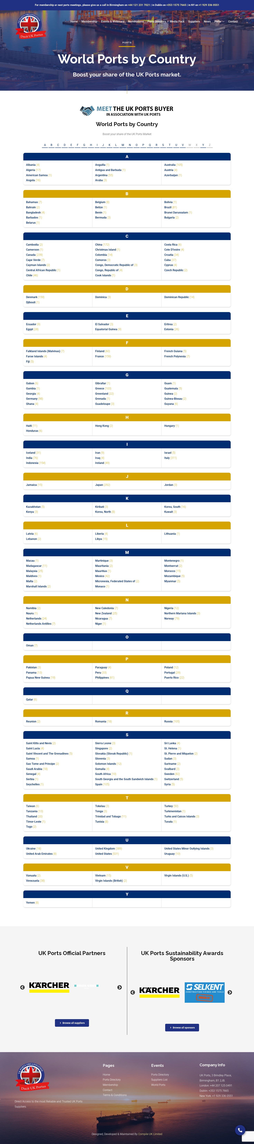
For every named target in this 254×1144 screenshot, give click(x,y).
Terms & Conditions (115, 1095)
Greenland (101, 393)
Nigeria (168, 608)
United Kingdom (105, 848)
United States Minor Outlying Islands (186, 848)
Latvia (30, 533)
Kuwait (168, 511)
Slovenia (100, 758)
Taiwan (30, 806)
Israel (167, 452)
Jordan (168, 485)
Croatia (168, 254)
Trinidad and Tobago (108, 816)
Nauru (30, 613)
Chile (29, 275)
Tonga (99, 811)
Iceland (30, 452)
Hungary (169, 425)
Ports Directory (157, 21)
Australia (170, 164)
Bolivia (168, 202)
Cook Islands (103, 275)
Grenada (100, 398)
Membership (89, 21)
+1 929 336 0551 (209, 5)
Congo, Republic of (107, 270)
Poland (168, 667)
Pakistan (31, 667)
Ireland (99, 463)
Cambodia (32, 244)
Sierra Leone (103, 743)
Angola (30, 180)
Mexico (99, 576)
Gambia (31, 388)
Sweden (169, 774)
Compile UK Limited (150, 1134)
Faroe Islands (34, 356)
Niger (98, 623)
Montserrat (171, 566)
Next (115, 987)
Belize (99, 207)
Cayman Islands (36, 265)
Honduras (32, 430)
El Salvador (102, 324)
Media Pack (177, 21)
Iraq (97, 458)
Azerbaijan (171, 175)
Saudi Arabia (34, 769)
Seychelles (33, 784)
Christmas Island (105, 249)
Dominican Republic (176, 297)
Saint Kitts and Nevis (39, 743)
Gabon (30, 383)
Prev (18, 987)
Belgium (100, 202)
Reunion (31, 721)
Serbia (30, 779)
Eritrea (168, 324)
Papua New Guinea (38, 677)
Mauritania (102, 566)
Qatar (29, 699)
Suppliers (194, 21)
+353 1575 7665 (176, 5)
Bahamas (32, 202)
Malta (29, 581)
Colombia (101, 254)
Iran (97, 452)
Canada (31, 254)
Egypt (29, 329)
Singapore (101, 748)
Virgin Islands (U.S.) (176, 875)
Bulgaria (169, 217)
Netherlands (33, 618)
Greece (99, 388)
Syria (167, 784)
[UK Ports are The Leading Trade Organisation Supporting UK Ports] (30, 25)
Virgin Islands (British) (109, 880)
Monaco (100, 586)
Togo (29, 826)
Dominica (101, 297)
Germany (31, 398)
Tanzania (31, 811)
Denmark (31, 297)
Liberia (99, 533)
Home (74, 21)
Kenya (30, 511)
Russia (168, 721)
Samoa (30, 758)
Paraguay (101, 667)
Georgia (31, 393)
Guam (168, 383)
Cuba (167, 260)
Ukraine (31, 848)
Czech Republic (173, 270)
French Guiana (173, 351)
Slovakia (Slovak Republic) (111, 753)
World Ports (158, 1084)
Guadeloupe (102, 404)
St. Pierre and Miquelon (179, 753)
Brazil (167, 207)
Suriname (170, 763)
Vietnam (100, 875)
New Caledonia (104, 608)
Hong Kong (102, 425)
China (98, 244)
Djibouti (30, 302)
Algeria (30, 170)
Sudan (168, 758)
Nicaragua (101, 618)
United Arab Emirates (39, 853)
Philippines (102, 677)
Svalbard (169, 769)
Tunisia (99, 821)
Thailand (31, 816)
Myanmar (170, 581)
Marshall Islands (36, 586)
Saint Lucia (33, 748)
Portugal (169, 672)
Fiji (28, 361)
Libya (98, 539)
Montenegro (172, 560)
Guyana (169, 404)
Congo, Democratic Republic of (114, 265)
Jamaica (31, 485)
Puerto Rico (171, 677)
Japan (99, 485)
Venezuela (32, 880)
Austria (168, 170)
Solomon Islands (105, 763)
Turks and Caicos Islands (179, 816)
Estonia (168, 329)
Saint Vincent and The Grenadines (47, 753)
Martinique (102, 560)
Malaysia (31, 571)
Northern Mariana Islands (180, 613)
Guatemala (171, 388)
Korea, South (172, 506)
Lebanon (31, 539)
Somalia (100, 769)
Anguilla (100, 164)
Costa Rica (170, 244)
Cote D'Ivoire (172, 249)
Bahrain (31, 207)
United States (103, 853)
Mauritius (101, 571)
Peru (98, 672)
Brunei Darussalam (176, 212)
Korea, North (103, 511)
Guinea (168, 393)
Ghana (30, 404)
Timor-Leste (33, 821)
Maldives (31, 576)
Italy (167, 458)
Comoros (100, 260)
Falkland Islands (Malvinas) (43, 351)
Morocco (169, 571)
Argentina (101, 175)
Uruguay (169, 853)
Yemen (30, 902)
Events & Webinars (112, 21)
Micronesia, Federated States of (115, 581)
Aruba (99, 180)
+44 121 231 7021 (139, 5)
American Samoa (37, 175)
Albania (31, 164)
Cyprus (168, 265)
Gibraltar (100, 383)
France (99, 356)
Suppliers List (159, 1079)
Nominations (136, 21)
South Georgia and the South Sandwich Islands (124, 779)
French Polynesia (175, 356)
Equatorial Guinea (106, 329)
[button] (222, 21)
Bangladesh (33, 212)
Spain (98, 784)
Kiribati (99, 506)
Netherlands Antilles (38, 623)
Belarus (31, 222)
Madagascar (34, 566)
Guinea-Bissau (173, 398)
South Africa (103, 774)
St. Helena (170, 748)
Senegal (31, 774)
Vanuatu (31, 875)
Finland (99, 351)
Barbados (32, 217)
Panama (31, 672)
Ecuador (31, 324)
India (29, 458)
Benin (98, 212)
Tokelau (100, 806)
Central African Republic (41, 270)
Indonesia (32, 463)
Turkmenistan (172, 811)
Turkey (168, 806)
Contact (233, 21)
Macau (30, 560)
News (207, 21)
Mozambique (172, 576)
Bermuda (101, 217)
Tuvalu (168, 821)
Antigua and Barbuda (108, 170)
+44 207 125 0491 (221, 1085)
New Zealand (103, 613)
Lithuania (170, 533)
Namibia (31, 608)
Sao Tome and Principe (40, 763)
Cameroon (32, 249)
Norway (169, 618)
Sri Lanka (170, 743)
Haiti (29, 425)
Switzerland (171, 779)
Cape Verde (33, 260)
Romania (100, 721)
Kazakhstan (33, 506)
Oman (30, 645)
